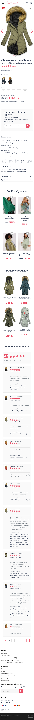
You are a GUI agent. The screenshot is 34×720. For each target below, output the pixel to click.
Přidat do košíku (9, 220)
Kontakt (3, 668)
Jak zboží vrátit (5, 655)
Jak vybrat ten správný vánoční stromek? (12, 662)
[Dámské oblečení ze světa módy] (13, 2)
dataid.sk (30, 717)
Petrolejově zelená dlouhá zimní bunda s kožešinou (25, 298)
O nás (3, 671)
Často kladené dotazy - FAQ (9, 658)
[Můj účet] (24, 3)
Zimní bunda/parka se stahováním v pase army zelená (9, 330)
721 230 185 (7, 702)
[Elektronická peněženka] (27, 3)
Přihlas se (21, 691)
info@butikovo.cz (8, 700)
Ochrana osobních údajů (8, 676)
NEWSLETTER (5, 678)
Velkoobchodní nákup (7, 680)
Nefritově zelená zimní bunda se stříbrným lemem (25, 330)
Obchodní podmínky (6, 673)
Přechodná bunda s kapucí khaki (9, 298)
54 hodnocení (16, 66)
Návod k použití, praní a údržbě (10, 660)
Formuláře (4, 653)
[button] (14, 55)
